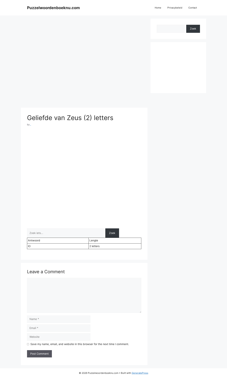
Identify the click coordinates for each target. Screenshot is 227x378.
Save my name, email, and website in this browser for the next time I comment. (79, 344)
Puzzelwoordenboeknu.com (53, 7)
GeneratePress (140, 373)
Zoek (112, 233)
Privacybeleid (174, 7)
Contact (192, 7)
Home (158, 7)
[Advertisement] (84, 40)
